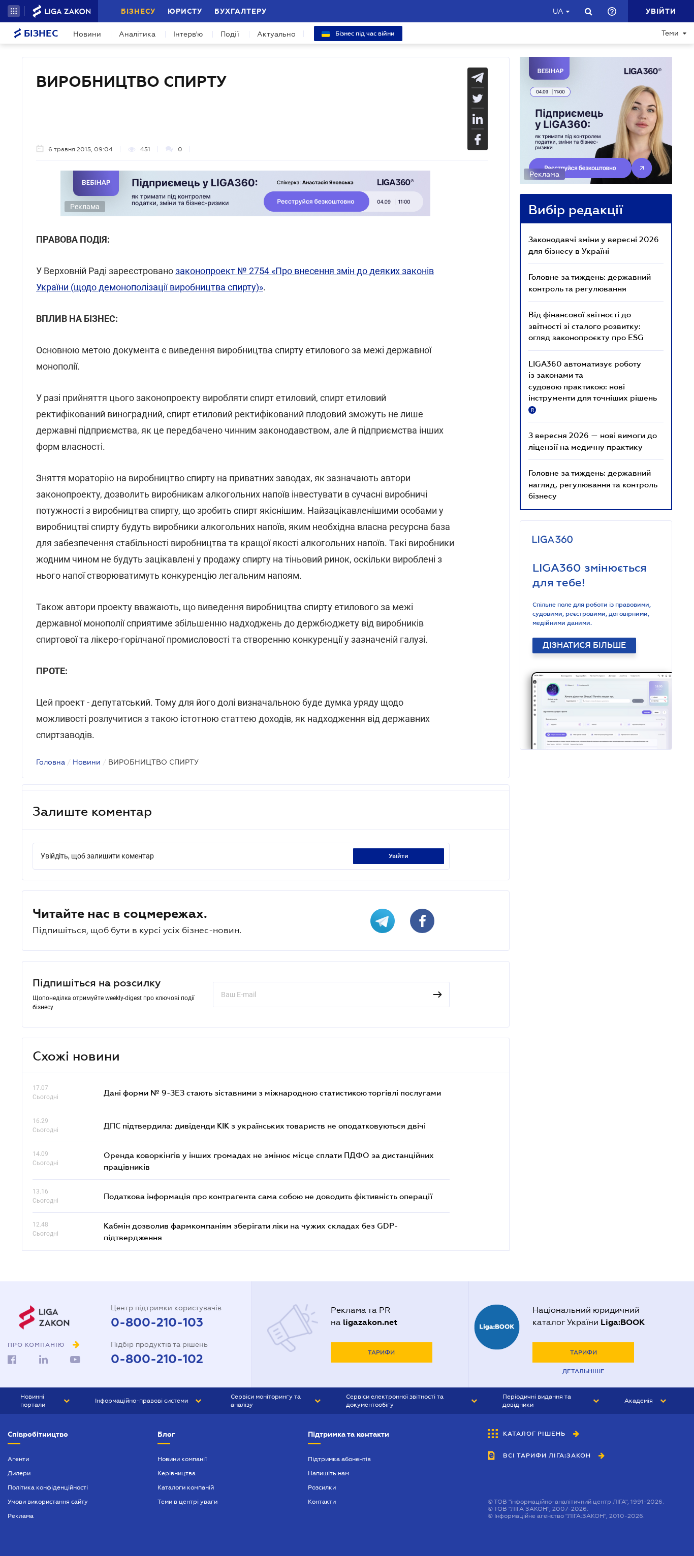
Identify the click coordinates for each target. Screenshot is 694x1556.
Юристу (185, 11)
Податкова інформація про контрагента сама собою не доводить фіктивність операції (268, 1196)
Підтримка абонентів (339, 1459)
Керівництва (176, 1473)
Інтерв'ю (188, 34)
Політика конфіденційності (48, 1487)
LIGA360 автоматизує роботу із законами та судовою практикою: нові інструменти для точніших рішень (592, 386)
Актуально (276, 34)
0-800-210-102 (157, 1359)
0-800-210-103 (157, 1322)
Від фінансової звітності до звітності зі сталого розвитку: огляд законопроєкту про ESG (586, 326)
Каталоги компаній (185, 1487)
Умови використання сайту (48, 1501)
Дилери (19, 1473)
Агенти (18, 1459)
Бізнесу (138, 11)
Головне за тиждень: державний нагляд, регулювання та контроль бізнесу (592, 484)
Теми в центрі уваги (187, 1501)
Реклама (21, 1515)
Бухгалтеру (240, 11)
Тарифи (381, 1352)
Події (229, 34)
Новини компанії (182, 1459)
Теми (670, 33)
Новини (87, 34)
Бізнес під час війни (364, 33)
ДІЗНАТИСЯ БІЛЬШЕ (584, 645)
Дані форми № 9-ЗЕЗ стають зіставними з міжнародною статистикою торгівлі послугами (272, 1092)
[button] (14, 11)
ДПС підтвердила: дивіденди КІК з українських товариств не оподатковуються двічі (265, 1125)
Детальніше (583, 1371)
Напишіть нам (328, 1473)
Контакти (322, 1501)
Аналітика (137, 34)
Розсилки (322, 1487)
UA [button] (558, 11)
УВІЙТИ (398, 855)
